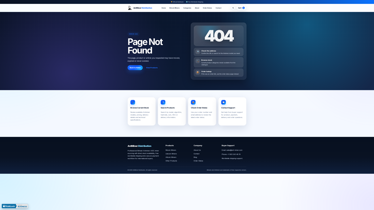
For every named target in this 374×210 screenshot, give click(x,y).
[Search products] (233, 8)
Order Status (207, 8)
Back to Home (135, 68)
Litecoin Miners (171, 154)
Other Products (171, 161)
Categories (187, 8)
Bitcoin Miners (174, 8)
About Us (197, 150)
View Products (152, 68)
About (197, 8)
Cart (241, 8)
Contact (218, 8)
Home (164, 8)
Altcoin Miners (171, 157)
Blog (195, 157)
